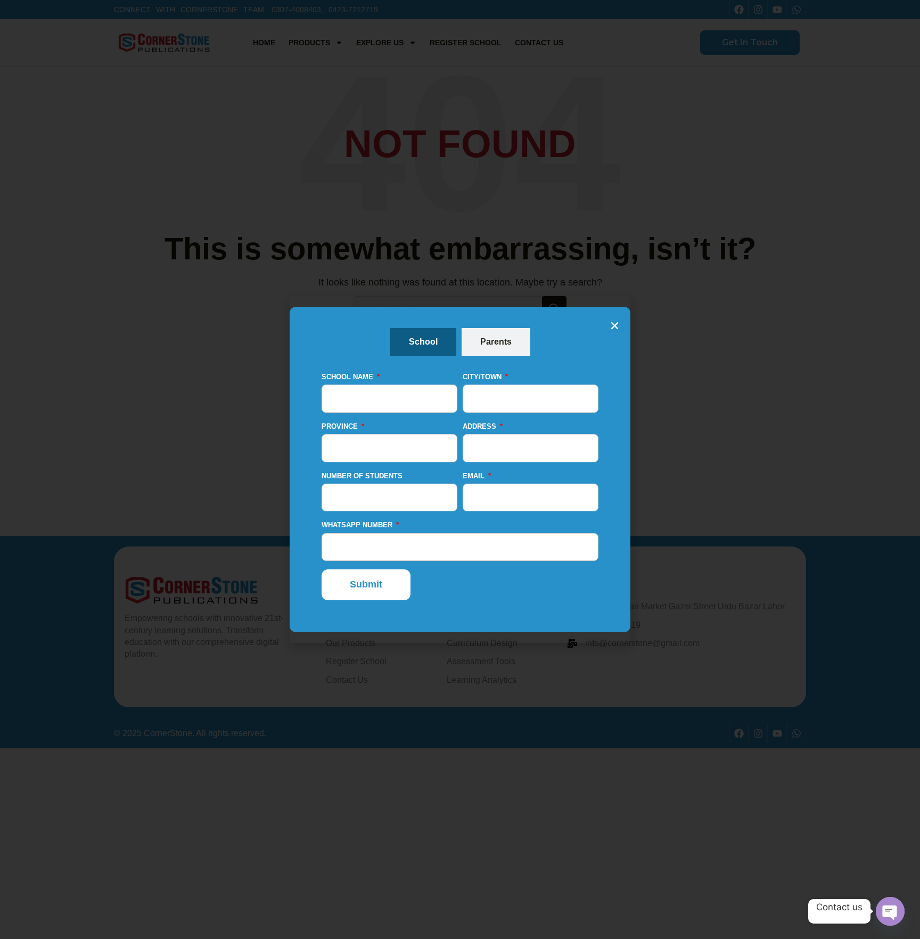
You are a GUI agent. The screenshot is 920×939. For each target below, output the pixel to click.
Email (475, 476)
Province (341, 426)
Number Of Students (362, 476)
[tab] (423, 342)
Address (480, 426)
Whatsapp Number (358, 525)
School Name (348, 377)
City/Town (483, 377)
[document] (460, 469)
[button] (615, 326)
